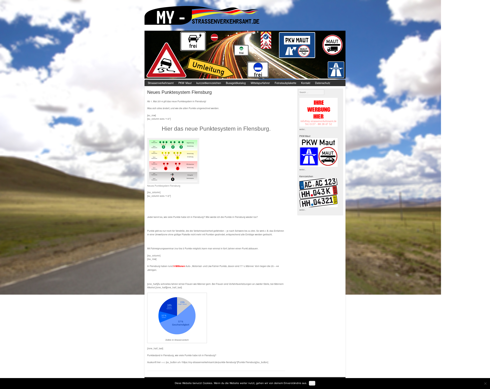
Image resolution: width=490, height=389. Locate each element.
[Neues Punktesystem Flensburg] (174, 161)
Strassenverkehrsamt (161, 83)
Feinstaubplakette (285, 83)
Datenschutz (322, 83)
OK (312, 383)
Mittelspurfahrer (260, 83)
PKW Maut (185, 83)
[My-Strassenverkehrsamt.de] (245, 16)
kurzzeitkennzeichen (208, 83)
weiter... (302, 129)
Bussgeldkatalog (236, 83)
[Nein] (485, 383)
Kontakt (305, 83)
